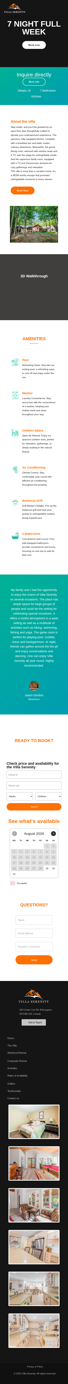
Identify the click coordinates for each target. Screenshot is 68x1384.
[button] (61, 6)
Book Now (22, 190)
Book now (34, 45)
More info (34, 81)
